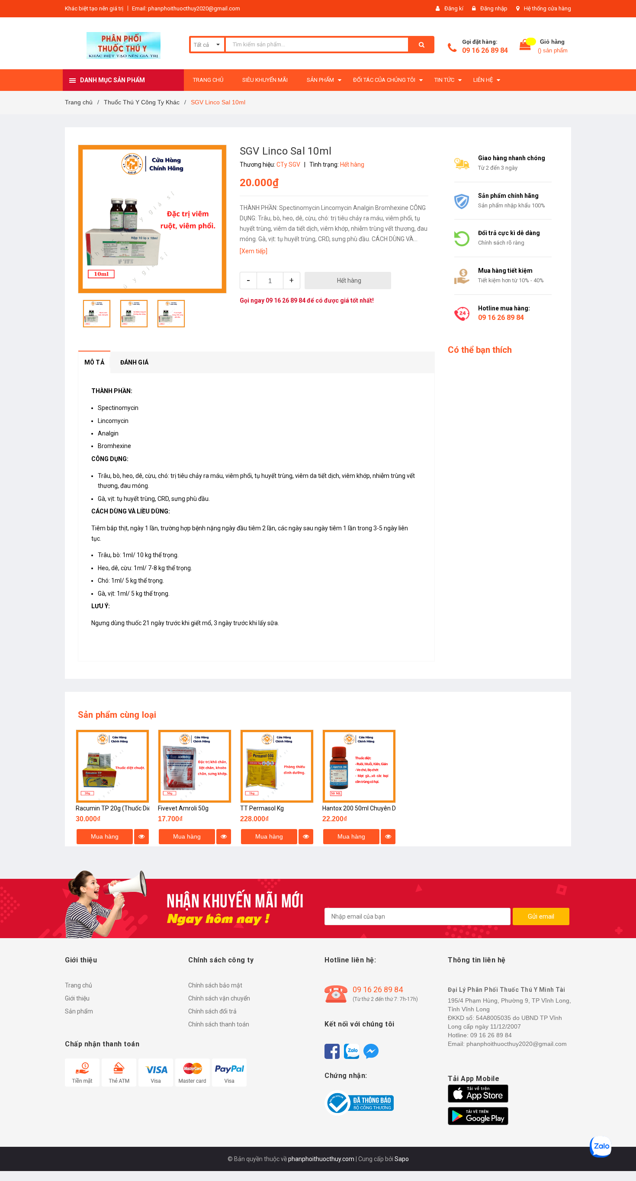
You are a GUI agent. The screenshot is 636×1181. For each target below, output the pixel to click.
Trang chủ (78, 985)
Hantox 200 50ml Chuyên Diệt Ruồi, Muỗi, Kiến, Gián (391, 808)
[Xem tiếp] (253, 251)
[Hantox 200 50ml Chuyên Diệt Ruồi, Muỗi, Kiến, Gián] (359, 766)
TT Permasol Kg (262, 808)
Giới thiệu (77, 998)
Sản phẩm (79, 1011)
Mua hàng (105, 836)
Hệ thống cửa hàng (547, 8)
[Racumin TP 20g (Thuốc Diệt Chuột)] (112, 766)
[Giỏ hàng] (525, 46)
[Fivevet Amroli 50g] (194, 766)
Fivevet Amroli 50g (183, 808)
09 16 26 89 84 (485, 50)
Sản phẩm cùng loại (117, 715)
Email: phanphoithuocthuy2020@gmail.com (186, 8)
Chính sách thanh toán (218, 1024)
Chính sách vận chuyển (219, 998)
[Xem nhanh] (141, 836)
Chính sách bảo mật (215, 985)
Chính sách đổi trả (212, 1011)
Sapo (402, 1158)
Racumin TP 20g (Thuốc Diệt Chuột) (124, 808)
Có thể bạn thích (480, 350)
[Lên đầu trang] (621, 1159)
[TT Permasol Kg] (277, 766)
